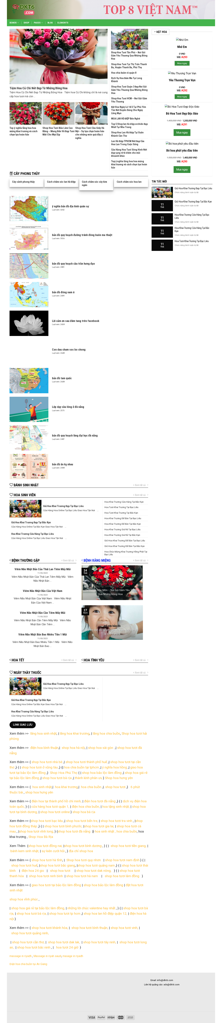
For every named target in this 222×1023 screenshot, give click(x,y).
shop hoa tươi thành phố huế (86, 762)
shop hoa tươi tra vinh (116, 821)
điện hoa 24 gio (33, 871)
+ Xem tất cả (139, 485)
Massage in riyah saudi (47, 956)
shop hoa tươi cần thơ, (28, 942)
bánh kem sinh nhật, (25, 851)
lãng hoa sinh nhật (43, 733)
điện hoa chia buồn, (86, 807)
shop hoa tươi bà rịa (57, 778)
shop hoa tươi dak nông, (94, 871)
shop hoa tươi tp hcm (64, 914)
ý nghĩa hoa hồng (114, 767)
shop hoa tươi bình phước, (63, 826)
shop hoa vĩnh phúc (24, 899)
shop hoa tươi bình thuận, (89, 928)
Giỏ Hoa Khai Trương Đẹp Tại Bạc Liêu (193, 188)
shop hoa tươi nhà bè (47, 762)
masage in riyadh (73, 956)
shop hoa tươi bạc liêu (47, 821)
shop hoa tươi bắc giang (57, 865)
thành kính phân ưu (88, 778)
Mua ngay (182, 63)
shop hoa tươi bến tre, (82, 821)
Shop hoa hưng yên (119, 778)
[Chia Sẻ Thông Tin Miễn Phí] (29, 9)
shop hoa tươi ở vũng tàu (40, 767)
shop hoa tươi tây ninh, (99, 942)
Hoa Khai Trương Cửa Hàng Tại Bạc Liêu (192, 216)
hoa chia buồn (90, 787)
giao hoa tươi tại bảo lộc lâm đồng (56, 885)
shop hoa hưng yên (39, 792)
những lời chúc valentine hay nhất (91, 908)
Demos (13, 22)
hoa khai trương (66, 787)
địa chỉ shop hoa (81, 851)
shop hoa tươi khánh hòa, (50, 928)
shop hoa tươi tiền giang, (128, 846)
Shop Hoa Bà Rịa (40, 837)
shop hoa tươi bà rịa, (32, 914)
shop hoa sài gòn (101, 748)
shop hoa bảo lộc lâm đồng (102, 773)
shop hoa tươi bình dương (83, 846)
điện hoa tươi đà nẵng (100, 801)
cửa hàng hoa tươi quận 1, (50, 807)
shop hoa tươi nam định (122, 860)
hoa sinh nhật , (105, 831)
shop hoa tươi (114, 787)
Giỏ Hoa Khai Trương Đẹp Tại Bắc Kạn (193, 201)
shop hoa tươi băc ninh (33, 947)
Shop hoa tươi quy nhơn (84, 860)
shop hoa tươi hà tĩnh (47, 860)
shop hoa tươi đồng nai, (45, 846)
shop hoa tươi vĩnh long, (36, 831)
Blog (50, 22)
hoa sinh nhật (42, 787)
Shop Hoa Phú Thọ (63, 773)
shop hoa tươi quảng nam (97, 865)
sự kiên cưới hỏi (53, 851)
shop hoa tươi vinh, (124, 928)
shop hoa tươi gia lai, (99, 826)
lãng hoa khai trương (74, 733)
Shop (26, 22)
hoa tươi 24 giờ (67, 947)
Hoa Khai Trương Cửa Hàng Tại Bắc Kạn (192, 229)
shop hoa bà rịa (83, 812)
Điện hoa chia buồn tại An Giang (28, 964)
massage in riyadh (21, 956)
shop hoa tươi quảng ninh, (30, 933)
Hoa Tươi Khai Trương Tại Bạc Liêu (192, 241)
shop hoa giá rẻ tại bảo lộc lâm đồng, (38, 908)
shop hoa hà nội (73, 748)
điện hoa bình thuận (44, 748)
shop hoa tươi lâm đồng (122, 876)
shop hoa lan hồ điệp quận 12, (105, 914)
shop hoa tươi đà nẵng (74, 831)
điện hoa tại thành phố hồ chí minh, (57, 801)
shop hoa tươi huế (24, 865)
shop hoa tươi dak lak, (64, 942)
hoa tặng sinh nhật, (116, 807)
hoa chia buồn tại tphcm (81, 767)
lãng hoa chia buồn (106, 733)
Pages (37, 22)
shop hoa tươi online (55, 812)
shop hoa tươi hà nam (82, 876)
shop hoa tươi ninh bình (45, 876)
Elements (63, 22)
